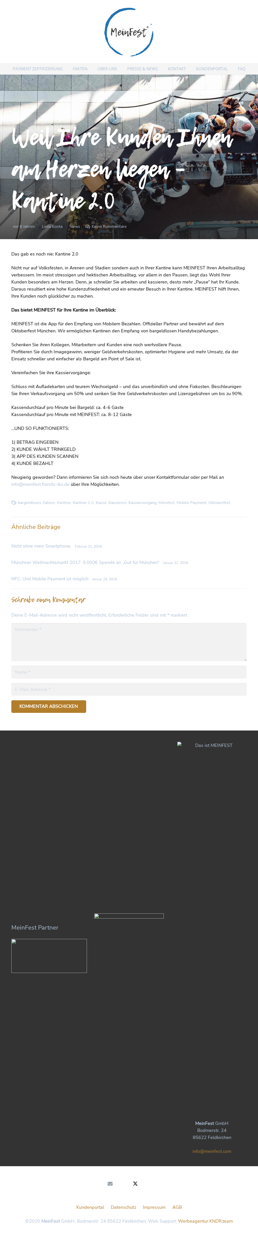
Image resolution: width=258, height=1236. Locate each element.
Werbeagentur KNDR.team (205, 1221)
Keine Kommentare (109, 226)
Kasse (101, 502)
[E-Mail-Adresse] (110, 1184)
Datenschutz (123, 1207)
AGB (177, 1207)
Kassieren (117, 502)
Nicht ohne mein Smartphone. (41, 546)
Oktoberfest (219, 502)
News (75, 226)
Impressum (154, 1207)
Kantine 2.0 (83, 502)
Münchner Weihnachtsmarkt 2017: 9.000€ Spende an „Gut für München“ (85, 562)
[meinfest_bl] (129, 31)
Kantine (64, 502)
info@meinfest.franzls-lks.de (40, 484)
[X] (135, 1184)
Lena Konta (52, 226)
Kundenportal (90, 1207)
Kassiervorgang (142, 502)
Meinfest (166, 502)
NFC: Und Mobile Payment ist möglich (49, 579)
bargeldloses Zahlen (36, 502)
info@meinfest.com (211, 1151)
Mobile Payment (191, 502)
